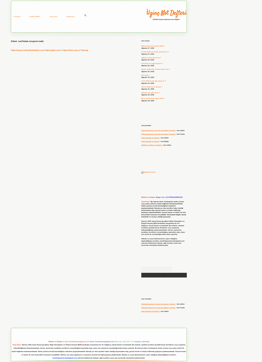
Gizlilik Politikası (34, 16)
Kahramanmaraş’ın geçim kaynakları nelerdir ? (158, 130)
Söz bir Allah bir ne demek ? (151, 87)
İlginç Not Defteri (166, 13)
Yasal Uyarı (53, 16)
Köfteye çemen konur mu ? (151, 58)
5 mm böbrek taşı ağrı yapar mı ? (153, 81)
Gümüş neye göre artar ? (150, 92)
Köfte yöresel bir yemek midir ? (153, 46)
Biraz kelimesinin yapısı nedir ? (153, 98)
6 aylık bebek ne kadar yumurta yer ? (155, 52)
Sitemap (84, 50)
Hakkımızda (70, 16)
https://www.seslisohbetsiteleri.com (27, 50)
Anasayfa (17, 16)
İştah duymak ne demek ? (150, 138)
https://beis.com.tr (71, 50)
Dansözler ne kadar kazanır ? (152, 63)
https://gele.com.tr (53, 50)
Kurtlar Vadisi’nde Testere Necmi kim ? (155, 69)
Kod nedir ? (145, 75)
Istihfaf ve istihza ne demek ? (152, 145)
